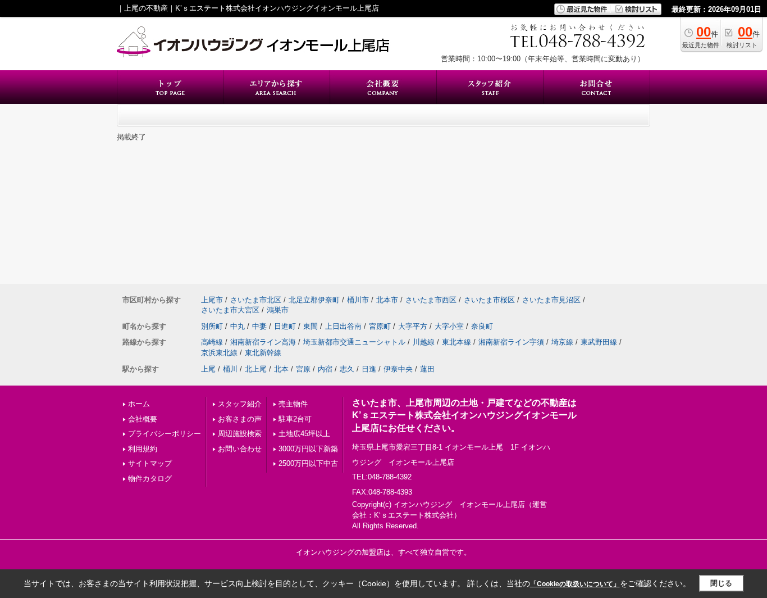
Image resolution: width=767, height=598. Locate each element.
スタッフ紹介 (240, 404)
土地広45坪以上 (304, 433)
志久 (347, 369)
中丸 (237, 326)
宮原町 (380, 326)
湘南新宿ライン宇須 (511, 342)
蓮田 (427, 369)
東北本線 (456, 342)
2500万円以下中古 (308, 463)
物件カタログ (150, 478)
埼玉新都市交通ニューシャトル (354, 342)
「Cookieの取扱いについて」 (575, 584)
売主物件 (293, 404)
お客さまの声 (240, 419)
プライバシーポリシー (164, 433)
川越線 (424, 342)
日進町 (285, 326)
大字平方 (412, 326)
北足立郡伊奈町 (314, 300)
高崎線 (212, 342)
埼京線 (562, 342)
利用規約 (142, 449)
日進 (369, 369)
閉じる (721, 583)
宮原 (303, 369)
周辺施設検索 (240, 433)
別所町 (212, 326)
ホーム (139, 404)
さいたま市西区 (430, 300)
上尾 (208, 369)
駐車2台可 (295, 419)
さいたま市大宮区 (230, 310)
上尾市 (212, 300)
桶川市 (358, 300)
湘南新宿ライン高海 (263, 342)
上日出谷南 (343, 326)
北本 (281, 369)
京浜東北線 (219, 352)
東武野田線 (599, 342)
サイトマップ (150, 463)
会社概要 (142, 419)
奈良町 (482, 326)
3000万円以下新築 (308, 449)
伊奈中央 (398, 369)
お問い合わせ (240, 449)
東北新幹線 (263, 352)
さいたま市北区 (255, 300)
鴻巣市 (278, 310)
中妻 (259, 326)
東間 (310, 326)
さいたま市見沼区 (551, 300)
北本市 (387, 300)
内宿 (325, 369)
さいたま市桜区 (489, 300)
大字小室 (449, 326)
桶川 (230, 369)
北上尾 (256, 369)
